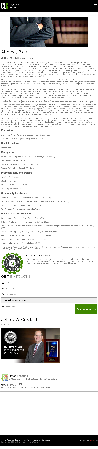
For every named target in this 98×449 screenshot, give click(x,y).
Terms (17, 440)
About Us (10, 440)
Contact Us (46, 440)
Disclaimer (37, 440)
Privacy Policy (26, 440)
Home (3, 440)
